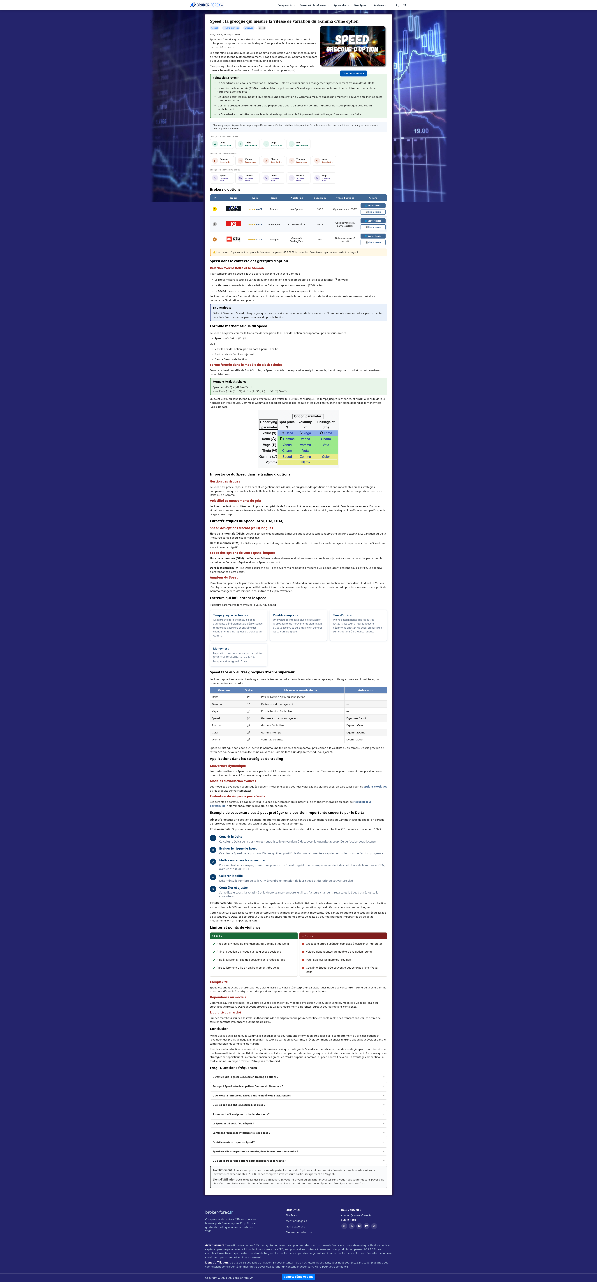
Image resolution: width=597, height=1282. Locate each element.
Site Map (291, 1215)
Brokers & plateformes (313, 5)
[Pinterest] (374, 1226)
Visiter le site (373, 205)
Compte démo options (298, 1276)
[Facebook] (359, 1226)
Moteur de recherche (299, 1232)
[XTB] (233, 240)
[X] (352, 1226)
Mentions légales (296, 1221)
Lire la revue (373, 212)
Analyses (378, 5)
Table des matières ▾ (353, 73)
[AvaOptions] (233, 210)
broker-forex (219, 1212)
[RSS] (344, 1226)
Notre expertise (295, 1226)
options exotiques (375, 786)
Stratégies (360, 5)
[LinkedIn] (367, 1226)
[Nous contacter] (404, 5)
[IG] (233, 225)
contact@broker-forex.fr (356, 1215)
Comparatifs (285, 5)
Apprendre (340, 5)
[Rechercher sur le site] (397, 5)
